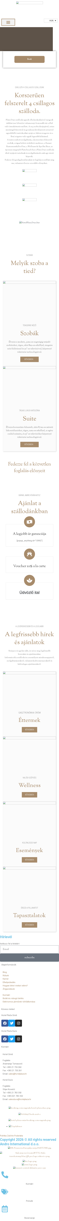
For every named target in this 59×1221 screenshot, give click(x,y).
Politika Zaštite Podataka (11, 1135)
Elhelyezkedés (9, 982)
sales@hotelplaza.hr (18, 1074)
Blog (5, 972)
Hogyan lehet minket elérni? (15, 985)
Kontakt (6, 995)
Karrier (6, 979)
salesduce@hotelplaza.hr (20, 1099)
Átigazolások (9, 989)
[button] (8, 22)
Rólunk (6, 975)
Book (29, 59)
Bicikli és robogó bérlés (13, 998)
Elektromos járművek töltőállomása (19, 1001)
